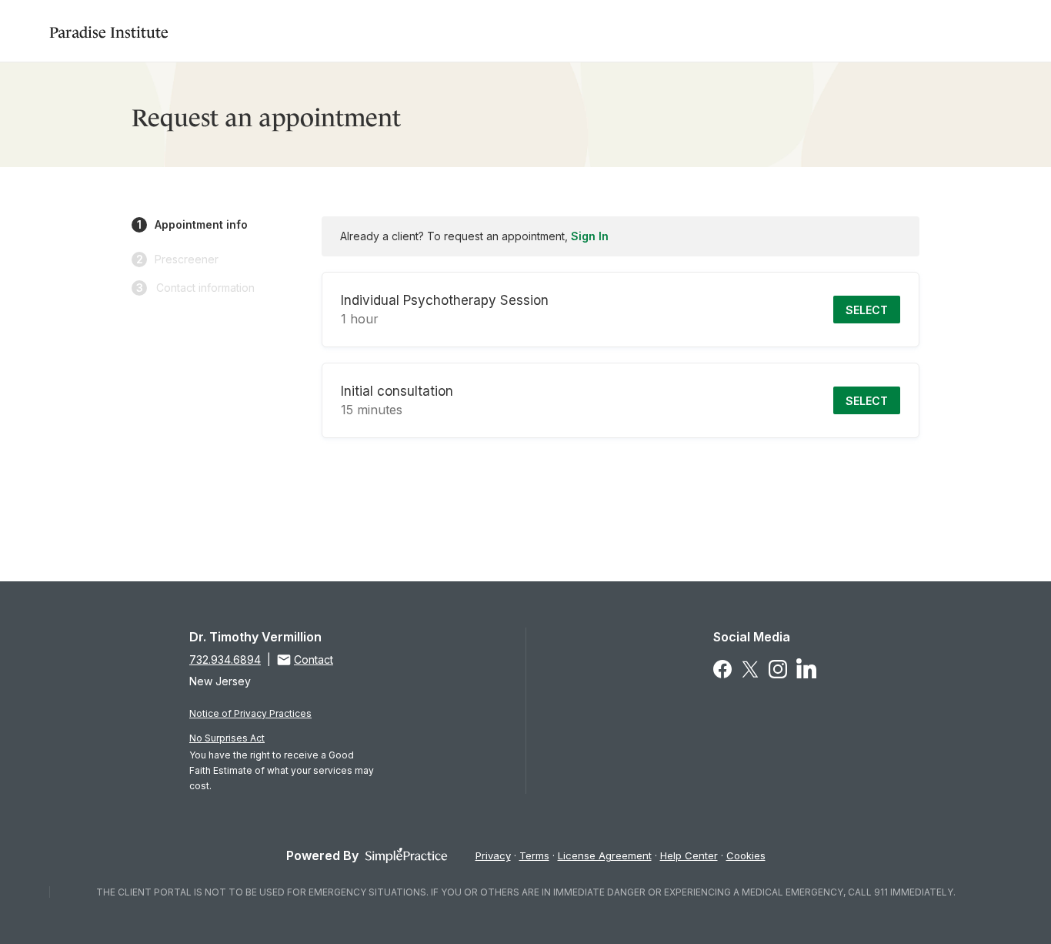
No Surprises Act (227, 738)
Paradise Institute (108, 30)
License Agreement (605, 855)
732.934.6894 (225, 659)
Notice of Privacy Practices (250, 713)
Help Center (689, 855)
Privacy (493, 855)
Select (867, 309)
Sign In (590, 236)
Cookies (746, 855)
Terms (534, 855)
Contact (313, 659)
